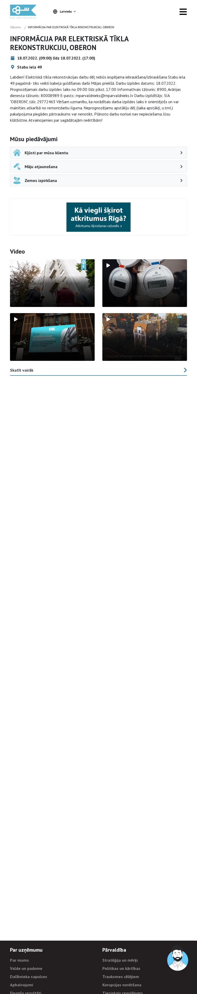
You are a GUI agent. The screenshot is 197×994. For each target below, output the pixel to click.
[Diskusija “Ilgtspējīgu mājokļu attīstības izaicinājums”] (52, 337)
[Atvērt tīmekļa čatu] (178, 958)
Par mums (19, 960)
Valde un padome (26, 968)
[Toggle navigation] (183, 11)
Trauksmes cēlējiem (120, 976)
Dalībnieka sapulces (28, 976)
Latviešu (66, 11)
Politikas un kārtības (121, 968)
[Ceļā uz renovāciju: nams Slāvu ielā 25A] (52, 283)
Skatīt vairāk (21, 370)
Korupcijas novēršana (121, 984)
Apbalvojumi (21, 984)
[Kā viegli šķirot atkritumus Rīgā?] (98, 217)
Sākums (15, 27)
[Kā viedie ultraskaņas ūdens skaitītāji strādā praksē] (144, 283)
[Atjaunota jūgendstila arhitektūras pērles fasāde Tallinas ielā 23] (144, 337)
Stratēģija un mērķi (120, 960)
